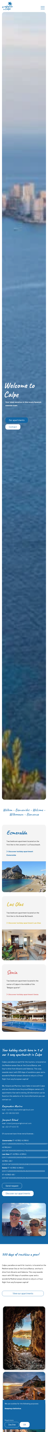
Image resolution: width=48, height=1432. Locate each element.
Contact (13, 426)
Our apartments (17, 420)
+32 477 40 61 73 (11, 1127)
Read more (9, 1420)
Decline (12, 1424)
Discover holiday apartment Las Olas (24, 923)
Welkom (7, 810)
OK (24, 1424)
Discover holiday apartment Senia (23, 994)
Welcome (38, 810)
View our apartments (23, 1293)
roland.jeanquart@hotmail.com (18, 1123)
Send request (12, 1185)
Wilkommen (16, 814)
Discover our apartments (18, 1193)
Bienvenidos (22, 810)
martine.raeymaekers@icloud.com (20, 1109)
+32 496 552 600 (12, 1113)
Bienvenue (32, 814)
